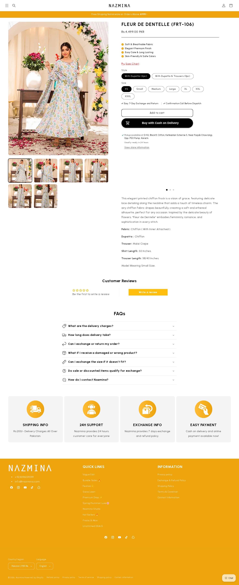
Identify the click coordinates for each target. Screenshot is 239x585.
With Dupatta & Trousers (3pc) (172, 76)
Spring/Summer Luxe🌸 (96, 503)
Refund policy (53, 577)
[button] (6, 5)
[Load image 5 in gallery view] (20, 196)
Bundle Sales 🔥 (92, 480)
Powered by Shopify (34, 578)
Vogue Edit (89, 474)
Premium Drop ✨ (92, 497)
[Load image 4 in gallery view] (96, 171)
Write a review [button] (148, 292)
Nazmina (20, 578)
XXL (198, 89)
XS (126, 89)
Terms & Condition (168, 491)
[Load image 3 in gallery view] (71, 171)
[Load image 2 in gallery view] (46, 171)
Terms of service (86, 577)
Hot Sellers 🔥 (90, 514)
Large (172, 89)
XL (185, 89)
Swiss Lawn (89, 491)
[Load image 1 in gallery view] (20, 171)
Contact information (124, 577)
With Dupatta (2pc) (136, 76)
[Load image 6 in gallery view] (46, 196)
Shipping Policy (166, 486)
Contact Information (168, 497)
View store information (136, 147)
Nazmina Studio (91, 508)
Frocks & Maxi (90, 520)
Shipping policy (104, 577)
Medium (156, 89)
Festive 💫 (88, 486)
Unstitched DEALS (93, 526)
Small (139, 89)
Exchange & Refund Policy (172, 480)
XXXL (128, 96)
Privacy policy (165, 474)
